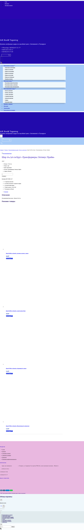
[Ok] (7, 18)
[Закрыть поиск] (1, 524)
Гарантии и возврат (6, 455)
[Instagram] (2, 18)
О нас (6, 1)
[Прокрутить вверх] (1, 506)
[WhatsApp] (5, 18)
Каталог (4, 451)
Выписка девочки (9, 79)
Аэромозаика (7, 108)
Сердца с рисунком (9, 94)
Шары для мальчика (9, 71)
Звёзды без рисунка (9, 98)
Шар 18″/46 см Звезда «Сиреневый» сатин (16, 368)
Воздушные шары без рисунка (11, 83)
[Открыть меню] (1, 136)
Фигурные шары (8, 102)
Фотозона (6, 106)
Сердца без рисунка (9, 96)
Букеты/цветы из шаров (9, 110)
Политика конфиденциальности (9, 459)
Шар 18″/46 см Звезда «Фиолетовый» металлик (17, 426)
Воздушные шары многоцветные (12, 86)
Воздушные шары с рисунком (11, 84)
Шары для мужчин (9, 75)
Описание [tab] (6, 191)
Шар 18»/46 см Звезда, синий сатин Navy (16, 311)
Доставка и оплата (9, 5)
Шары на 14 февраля (9, 77)
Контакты (7, 3)
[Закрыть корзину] (1, 500)
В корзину (4, 176)
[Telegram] (9, 18)
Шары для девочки (9, 69)
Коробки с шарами (8, 104)
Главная (2, 138)
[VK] (3, 18)
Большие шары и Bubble (8, 518)
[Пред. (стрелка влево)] (0, 510)
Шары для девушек (9, 73)
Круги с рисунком (9, 90)
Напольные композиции (10, 67)
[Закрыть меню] (0, 512)
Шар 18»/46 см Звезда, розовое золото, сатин (17, 253)
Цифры (6, 100)
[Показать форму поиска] (6, 55)
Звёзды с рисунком (9, 92)
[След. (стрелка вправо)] (1, 510)
